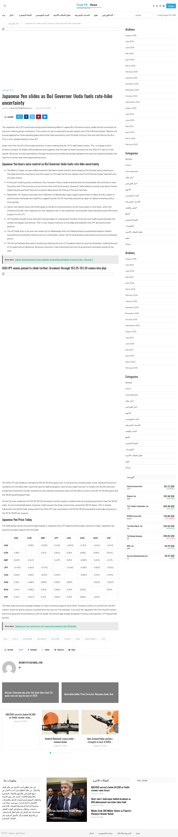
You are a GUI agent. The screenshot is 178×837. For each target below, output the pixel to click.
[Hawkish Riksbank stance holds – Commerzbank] (60, 722)
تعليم (96, 15)
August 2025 (130, 108)
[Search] (4, 6)
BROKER (128, 159)
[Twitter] (157, 6)
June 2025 (129, 120)
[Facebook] (153, 6)
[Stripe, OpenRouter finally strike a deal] (67, 800)
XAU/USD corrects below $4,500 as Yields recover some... (20, 716)
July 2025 (129, 114)
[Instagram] (160, 6)
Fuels (15, 639)
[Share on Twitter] (32, 117)
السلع (127, 213)
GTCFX (128, 165)
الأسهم (128, 189)
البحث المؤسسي (42, 15)
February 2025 (131, 144)
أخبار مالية (129, 177)
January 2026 (131, 78)
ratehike (55, 639)
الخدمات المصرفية (82, 15)
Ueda (77, 639)
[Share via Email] (44, 117)
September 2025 (132, 102)
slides (67, 639)
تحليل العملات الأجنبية (62, 15)
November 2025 (132, 90)
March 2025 (130, 138)
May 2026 (129, 53)
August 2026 (130, 35)
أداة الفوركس (107, 15)
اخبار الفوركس (13, 23)
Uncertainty (91, 639)
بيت (3, 15)
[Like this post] (20, 117)
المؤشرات (129, 226)
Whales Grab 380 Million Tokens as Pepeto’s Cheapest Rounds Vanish (111, 812)
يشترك (171, 6)
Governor (27, 639)
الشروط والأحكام (124, 833)
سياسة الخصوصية (105, 833)
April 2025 (129, 132)
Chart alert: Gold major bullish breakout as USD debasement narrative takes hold (111, 800)
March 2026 (130, 65)
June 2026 (129, 47)
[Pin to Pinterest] (38, 117)
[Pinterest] (164, 6)
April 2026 (129, 59)
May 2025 (129, 126)
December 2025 (132, 84)
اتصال (91, 833)
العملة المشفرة (25, 15)
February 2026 (131, 71)
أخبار (11, 15)
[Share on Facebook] (26, 117)
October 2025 (131, 96)
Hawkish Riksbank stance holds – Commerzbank (60, 740)
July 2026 (129, 41)
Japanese (41, 639)
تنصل (138, 833)
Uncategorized (131, 171)
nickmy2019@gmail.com (21, 108)
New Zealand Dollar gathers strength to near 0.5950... (100, 740)
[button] (5, 731)
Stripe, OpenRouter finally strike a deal (66, 812)
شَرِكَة (127, 244)
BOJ (5, 639)
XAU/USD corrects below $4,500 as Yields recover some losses (110, 789)
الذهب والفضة (131, 208)
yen (103, 639)
